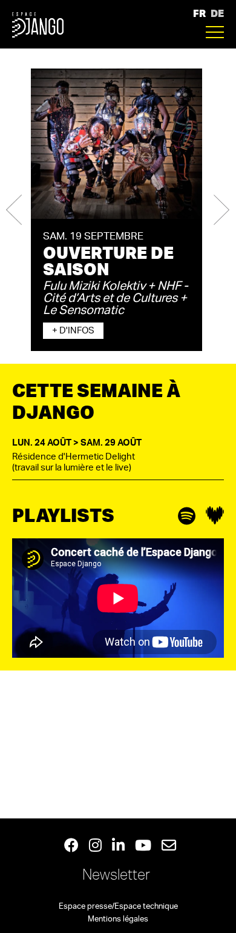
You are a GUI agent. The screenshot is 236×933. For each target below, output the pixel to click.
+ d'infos (73, 330)
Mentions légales (118, 919)
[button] (14, 210)
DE (217, 13)
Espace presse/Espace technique (118, 907)
